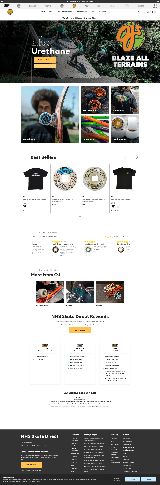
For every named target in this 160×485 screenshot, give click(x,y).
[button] (144, 12)
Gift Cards (102, 11)
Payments (126, 459)
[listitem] (44, 251)
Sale (92, 11)
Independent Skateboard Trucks (93, 446)
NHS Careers (115, 457)
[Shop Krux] (99, 6)
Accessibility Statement (130, 471)
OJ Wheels (74, 456)
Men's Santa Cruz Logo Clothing (93, 463)
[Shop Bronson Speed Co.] (62, 6)
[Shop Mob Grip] (87, 6)
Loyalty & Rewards (128, 447)
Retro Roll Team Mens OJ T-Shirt (120, 199)
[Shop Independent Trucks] (32, 6)
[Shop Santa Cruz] (18, 6)
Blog (112, 441)
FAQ (124, 453)
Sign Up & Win (31, 465)
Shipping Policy (127, 441)
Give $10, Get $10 (128, 450)
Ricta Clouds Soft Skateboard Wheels (95, 466)
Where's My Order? (128, 462)
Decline (149, 479)
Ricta (72, 465)
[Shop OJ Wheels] (74, 6)
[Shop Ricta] (113, 6)
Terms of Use (127, 465)
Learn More (83, 330)
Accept (133, 479)
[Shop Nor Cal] (155, 6)
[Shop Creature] (48, 6)
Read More (44, 255)
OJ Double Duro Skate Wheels (93, 449)
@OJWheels (82, 399)
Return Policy (127, 444)
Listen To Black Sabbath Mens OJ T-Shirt (34, 199)
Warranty (126, 456)
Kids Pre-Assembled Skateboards (94, 443)
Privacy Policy (36, 481)
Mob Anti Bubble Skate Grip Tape (94, 460)
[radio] (25, 206)
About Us (114, 438)
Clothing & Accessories (64, 11)
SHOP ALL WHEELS (47, 59)
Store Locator (115, 444)
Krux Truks (74, 462)
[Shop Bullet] (141, 6)
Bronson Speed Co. (76, 453)
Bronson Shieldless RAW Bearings (94, 452)
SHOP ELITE (44, 66)
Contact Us (126, 438)
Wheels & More (47, 11)
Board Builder (82, 11)
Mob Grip (74, 459)
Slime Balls (74, 468)
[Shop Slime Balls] (127, 6)
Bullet (72, 471)
